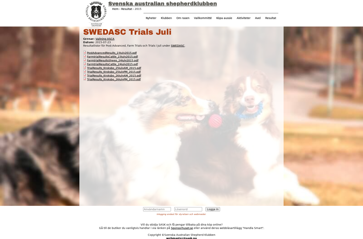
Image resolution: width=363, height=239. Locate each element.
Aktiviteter (244, 18)
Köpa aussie (224, 18)
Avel (258, 18)
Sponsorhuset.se (182, 228)
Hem (115, 8)
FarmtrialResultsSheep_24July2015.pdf (112, 60)
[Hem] (96, 13)
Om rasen (182, 18)
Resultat (270, 18)
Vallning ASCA (104, 38)
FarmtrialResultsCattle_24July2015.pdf (112, 64)
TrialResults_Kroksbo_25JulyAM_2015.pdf (114, 68)
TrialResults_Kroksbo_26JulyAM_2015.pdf (114, 75)
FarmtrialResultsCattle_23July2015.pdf (112, 56)
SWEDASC (178, 45)
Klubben (166, 18)
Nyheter (151, 18)
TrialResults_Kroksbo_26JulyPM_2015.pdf (114, 79)
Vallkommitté (203, 18)
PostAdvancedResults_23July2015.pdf (112, 52)
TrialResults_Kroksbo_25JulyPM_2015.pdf (114, 71)
